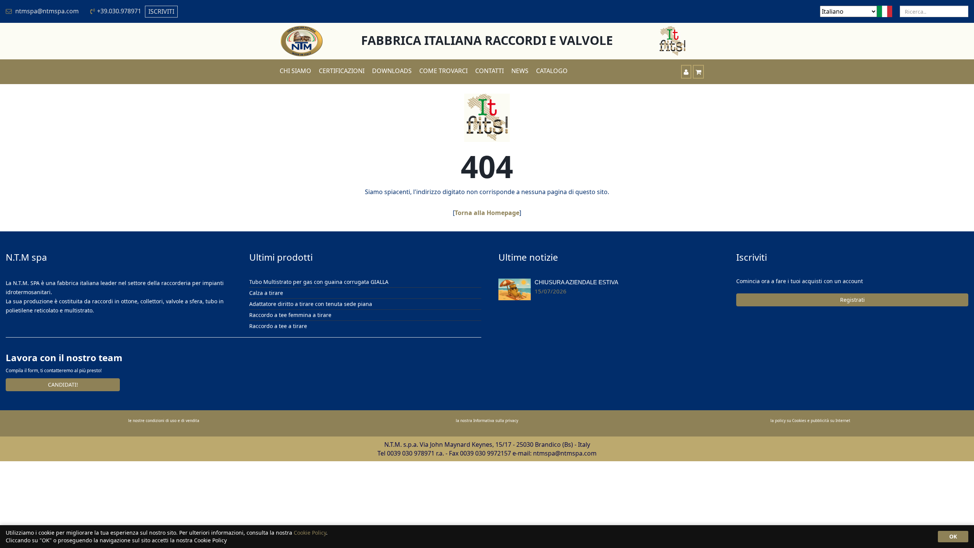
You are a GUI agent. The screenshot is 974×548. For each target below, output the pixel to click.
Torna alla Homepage (487, 213)
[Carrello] (698, 71)
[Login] (686, 71)
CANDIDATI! (63, 384)
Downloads (392, 71)
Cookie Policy (310, 532)
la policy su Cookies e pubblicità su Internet (810, 420)
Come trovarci (443, 71)
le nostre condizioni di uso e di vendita (163, 420)
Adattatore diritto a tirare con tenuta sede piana (310, 303)
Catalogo (552, 71)
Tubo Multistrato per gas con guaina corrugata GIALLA (318, 282)
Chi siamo (295, 71)
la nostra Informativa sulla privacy (487, 420)
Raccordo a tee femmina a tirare (290, 315)
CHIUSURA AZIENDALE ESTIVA (576, 282)
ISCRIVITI (161, 11)
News (519, 71)
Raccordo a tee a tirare (278, 326)
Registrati (852, 299)
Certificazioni (341, 71)
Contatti (489, 71)
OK (953, 536)
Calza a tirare (266, 292)
